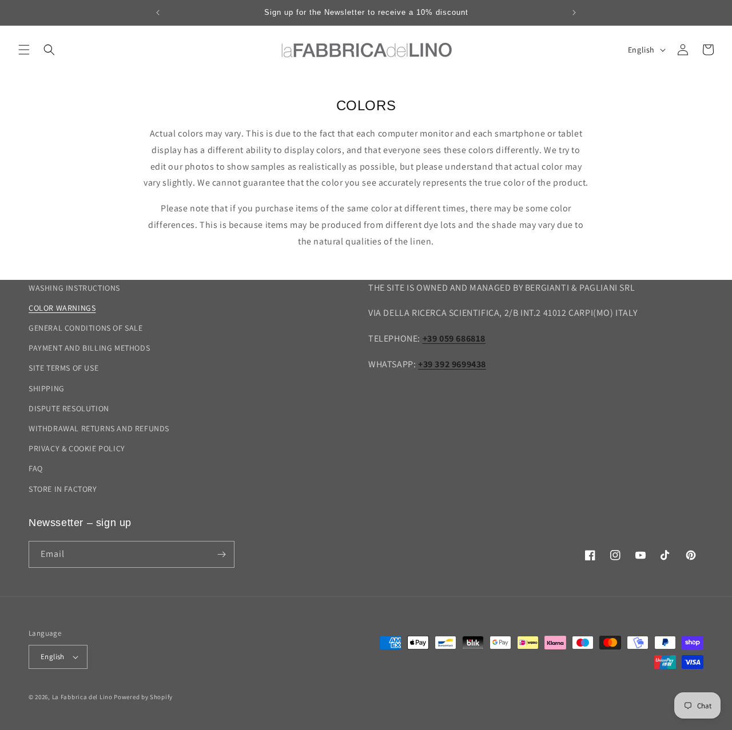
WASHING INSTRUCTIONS (74, 288)
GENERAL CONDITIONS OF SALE (86, 328)
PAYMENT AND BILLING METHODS (89, 348)
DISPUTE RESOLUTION (69, 408)
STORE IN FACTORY (63, 489)
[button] (24, 49)
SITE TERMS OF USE (63, 368)
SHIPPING (47, 388)
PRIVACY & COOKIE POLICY (77, 448)
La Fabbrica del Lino (82, 697)
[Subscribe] (221, 554)
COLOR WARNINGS (62, 308)
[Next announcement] (574, 12)
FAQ (36, 468)
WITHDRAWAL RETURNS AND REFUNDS (99, 428)
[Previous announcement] (157, 12)
